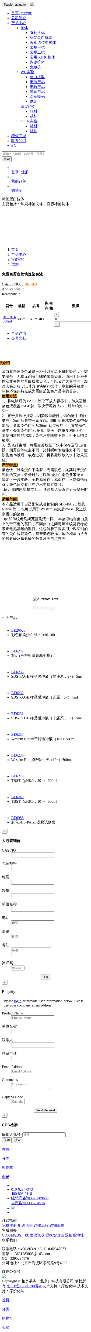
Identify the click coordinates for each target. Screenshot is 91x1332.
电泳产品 (37, 82)
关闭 (7, 1140)
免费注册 (9, 1225)
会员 (5, 1177)
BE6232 (17, 693)
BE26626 (18, 630)
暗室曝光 (37, 97)
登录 (15, 172)
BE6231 (17, 714)
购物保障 (56, 1225)
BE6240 (17, 797)
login (17, 1001)
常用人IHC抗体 (42, 57)
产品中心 (18, 23)
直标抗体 (37, 33)
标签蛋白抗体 (41, 38)
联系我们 (18, 141)
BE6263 (30, 284)
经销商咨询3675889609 (30, 1198)
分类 (5, 1158)
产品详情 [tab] (18, 333)
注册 (25, 172)
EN (13, 145)
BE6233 (17, 672)
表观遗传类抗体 (43, 42)
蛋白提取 (37, 77)
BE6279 (17, 776)
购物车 (16, 190)
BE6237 (17, 734)
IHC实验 (28, 106)
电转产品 (37, 87)
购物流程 (41, 1225)
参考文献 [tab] (18, 338)
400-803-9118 (21, 1194)
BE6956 (17, 818)
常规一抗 (37, 47)
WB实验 (27, 72)
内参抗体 (37, 62)
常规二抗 (37, 52)
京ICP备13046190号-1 (24, 1286)
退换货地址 (74, 1235)
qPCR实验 (29, 121)
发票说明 (37, 1235)
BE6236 (17, 755)
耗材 (33, 111)
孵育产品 (37, 92)
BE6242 (17, 651)
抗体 (24, 28)
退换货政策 (55, 1235)
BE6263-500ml (9, 319)
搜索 (7, 159)
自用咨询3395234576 (28, 1203)
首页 (21, 13)
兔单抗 (35, 67)
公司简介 (18, 18)
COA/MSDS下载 (15, 1235)
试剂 (33, 101)
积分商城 (18, 136)
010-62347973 (22, 1189)
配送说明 (25, 1225)
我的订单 (18, 181)
